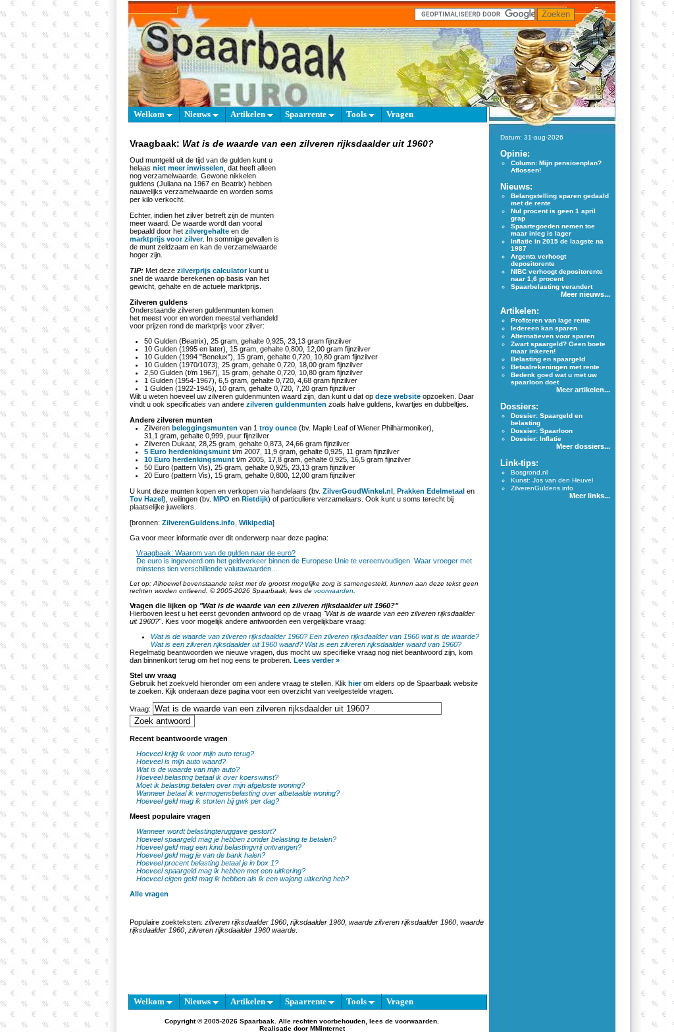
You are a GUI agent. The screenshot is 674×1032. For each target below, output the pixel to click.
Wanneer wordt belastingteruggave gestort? (206, 831)
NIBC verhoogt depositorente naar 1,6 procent (557, 275)
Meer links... (589, 496)
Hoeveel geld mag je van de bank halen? (200, 855)
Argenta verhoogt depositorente (538, 260)
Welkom (150, 114)
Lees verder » (317, 660)
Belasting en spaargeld (548, 359)
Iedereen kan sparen (544, 328)
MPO (221, 499)
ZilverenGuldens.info (198, 523)
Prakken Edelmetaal (431, 491)
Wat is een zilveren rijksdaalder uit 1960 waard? (227, 644)
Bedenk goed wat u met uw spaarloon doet (554, 378)
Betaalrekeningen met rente (555, 367)
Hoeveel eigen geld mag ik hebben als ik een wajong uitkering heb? (242, 879)
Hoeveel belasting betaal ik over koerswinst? (207, 777)
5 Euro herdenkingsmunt (187, 451)
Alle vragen (149, 894)
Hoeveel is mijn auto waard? (181, 761)
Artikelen (248, 114)
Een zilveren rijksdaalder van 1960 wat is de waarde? (394, 636)
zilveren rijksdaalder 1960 (245, 922)
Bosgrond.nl (529, 472)
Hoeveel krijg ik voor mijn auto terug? (195, 754)
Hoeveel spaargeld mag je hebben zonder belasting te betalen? (236, 839)
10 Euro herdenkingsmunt (189, 459)
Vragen (399, 114)
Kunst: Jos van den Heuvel (552, 480)
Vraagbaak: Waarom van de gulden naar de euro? (216, 553)
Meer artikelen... (583, 390)
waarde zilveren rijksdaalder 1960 (402, 922)
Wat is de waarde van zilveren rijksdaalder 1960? (229, 636)
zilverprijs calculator (212, 270)
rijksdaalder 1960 (317, 922)
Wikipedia (255, 523)
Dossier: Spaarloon (542, 430)
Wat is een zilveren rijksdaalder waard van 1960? (383, 644)
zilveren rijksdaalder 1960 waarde (242, 930)
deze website (398, 396)
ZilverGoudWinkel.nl (358, 491)
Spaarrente (306, 114)
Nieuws (198, 114)
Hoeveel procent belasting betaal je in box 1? (207, 863)
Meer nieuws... (585, 294)
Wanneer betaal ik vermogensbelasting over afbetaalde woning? (238, 793)
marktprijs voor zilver (166, 239)
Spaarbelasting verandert (551, 286)
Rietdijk (255, 499)
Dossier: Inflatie (536, 438)
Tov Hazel (146, 499)
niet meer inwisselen (188, 168)
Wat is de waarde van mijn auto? (188, 769)
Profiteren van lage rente (550, 320)
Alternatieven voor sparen (552, 336)
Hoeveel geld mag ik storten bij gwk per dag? (207, 801)
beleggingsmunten (205, 428)
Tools (357, 114)
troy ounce (278, 428)
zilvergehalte (207, 231)
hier (354, 683)
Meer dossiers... (583, 446)
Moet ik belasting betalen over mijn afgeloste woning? (220, 785)
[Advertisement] (381, 233)
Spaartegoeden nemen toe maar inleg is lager (553, 229)
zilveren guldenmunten (286, 404)
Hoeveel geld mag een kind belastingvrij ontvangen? (218, 847)
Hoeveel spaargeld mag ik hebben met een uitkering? (220, 871)
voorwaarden (333, 590)
